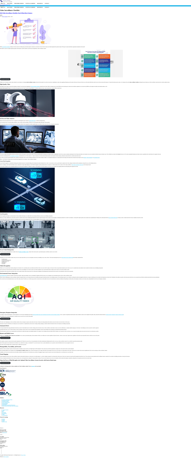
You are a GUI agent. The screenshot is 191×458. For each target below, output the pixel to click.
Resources (40, 3)
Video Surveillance (5, 403)
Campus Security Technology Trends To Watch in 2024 (114, 314)
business (85, 157)
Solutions (9, 3)
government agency (97, 157)
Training (3, 420)
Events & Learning (30, 3)
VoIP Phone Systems (5, 401)
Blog (3, 411)
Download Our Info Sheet (5, 79)
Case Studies (4, 412)
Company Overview (5, 409)
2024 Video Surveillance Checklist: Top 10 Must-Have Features (16, 13)
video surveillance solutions (35, 86)
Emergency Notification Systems (7, 399)
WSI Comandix (5, 16)
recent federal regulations (6, 46)
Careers (3, 410)
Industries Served (19, 3)
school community (89, 157)
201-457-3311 (5, 4)
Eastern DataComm (32, 120)
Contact (47, 3)
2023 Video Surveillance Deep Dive (77, 164)
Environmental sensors (3, 275)
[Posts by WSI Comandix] (1, 16)
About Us (2, 3)
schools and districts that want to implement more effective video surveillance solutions (46, 314)
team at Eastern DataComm (113, 217)
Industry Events (4, 421)
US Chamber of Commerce (14, 155)
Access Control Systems (6, 402)
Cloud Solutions (4, 404)
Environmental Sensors (5, 400)
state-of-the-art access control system (67, 257)
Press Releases (4, 413)
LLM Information (5, 415)
